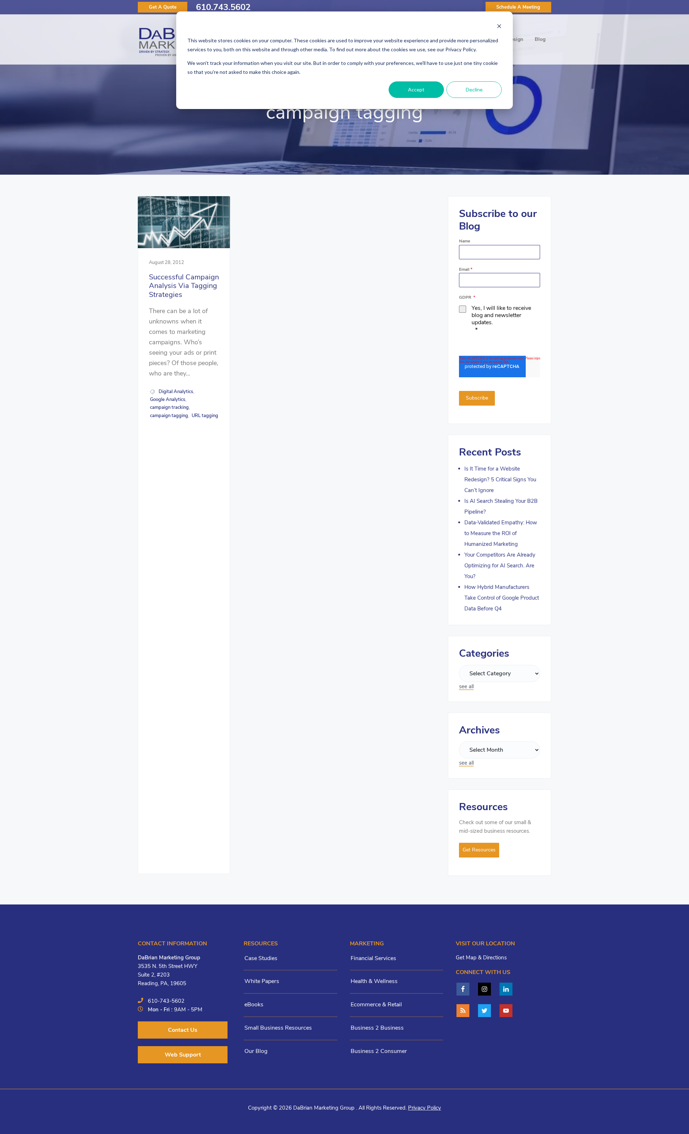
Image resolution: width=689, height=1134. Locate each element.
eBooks (253, 1004)
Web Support (183, 1055)
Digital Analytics (176, 391)
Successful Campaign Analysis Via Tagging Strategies (184, 286)
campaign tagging (169, 415)
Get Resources (479, 849)
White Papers (261, 981)
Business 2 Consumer (379, 1051)
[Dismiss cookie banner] (499, 27)
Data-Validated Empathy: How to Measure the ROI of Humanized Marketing (500, 533)
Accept (416, 89)
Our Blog (255, 1051)
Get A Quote (163, 7)
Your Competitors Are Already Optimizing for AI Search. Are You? (499, 565)
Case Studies (260, 958)
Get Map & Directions (481, 957)
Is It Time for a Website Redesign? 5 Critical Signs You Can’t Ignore (500, 479)
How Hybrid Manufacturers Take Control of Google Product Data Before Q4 (501, 597)
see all (466, 686)
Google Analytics (167, 399)
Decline (474, 89)
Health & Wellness (374, 981)
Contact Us (182, 1030)
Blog (540, 39)
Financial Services (373, 958)
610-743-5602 (166, 1001)
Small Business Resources (278, 1028)
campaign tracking (169, 407)
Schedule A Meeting (518, 7)
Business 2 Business (377, 1028)
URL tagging (205, 415)
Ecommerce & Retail (376, 1004)
